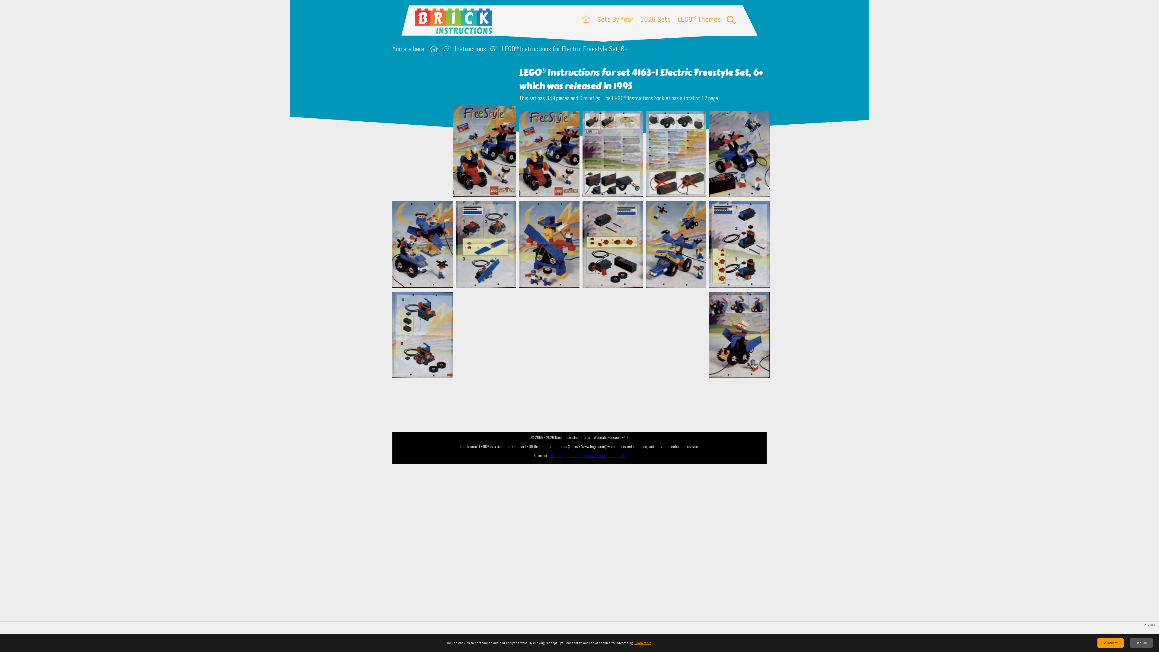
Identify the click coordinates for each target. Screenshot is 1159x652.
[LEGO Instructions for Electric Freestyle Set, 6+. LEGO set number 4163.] (549, 154)
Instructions (470, 49)
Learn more (643, 643)
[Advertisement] (582, 335)
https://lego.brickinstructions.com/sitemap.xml (587, 455)
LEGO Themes (699, 19)
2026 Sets (655, 19)
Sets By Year (615, 19)
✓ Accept (1110, 643)
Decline (1141, 643)
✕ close (1149, 624)
